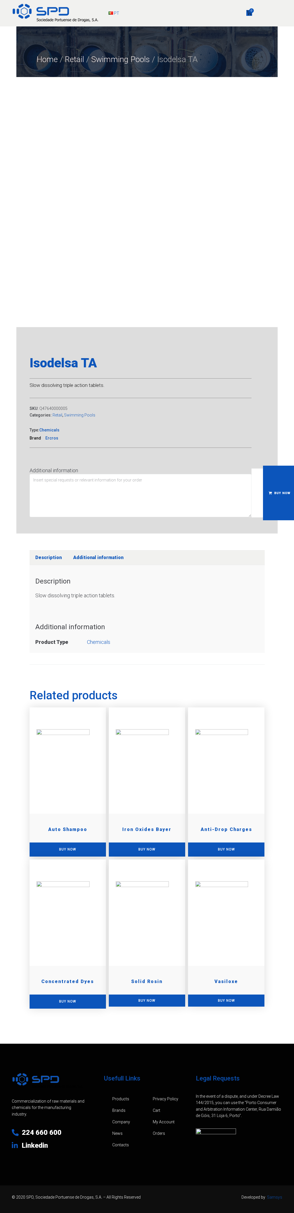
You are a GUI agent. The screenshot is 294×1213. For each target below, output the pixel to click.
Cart (156, 1110)
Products (120, 1099)
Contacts (120, 1145)
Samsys (274, 1197)
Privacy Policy (165, 1099)
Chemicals (49, 430)
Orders (159, 1133)
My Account (164, 1122)
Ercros (51, 438)
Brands (118, 1110)
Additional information (54, 470)
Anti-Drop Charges (226, 829)
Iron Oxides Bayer (146, 829)
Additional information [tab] (98, 557)
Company (121, 1122)
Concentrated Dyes (67, 981)
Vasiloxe (226, 981)
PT (116, 13)
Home (47, 59)
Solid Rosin (147, 981)
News (117, 1133)
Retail (74, 59)
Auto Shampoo (67, 829)
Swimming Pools (120, 59)
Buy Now (146, 1001)
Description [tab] (48, 557)
